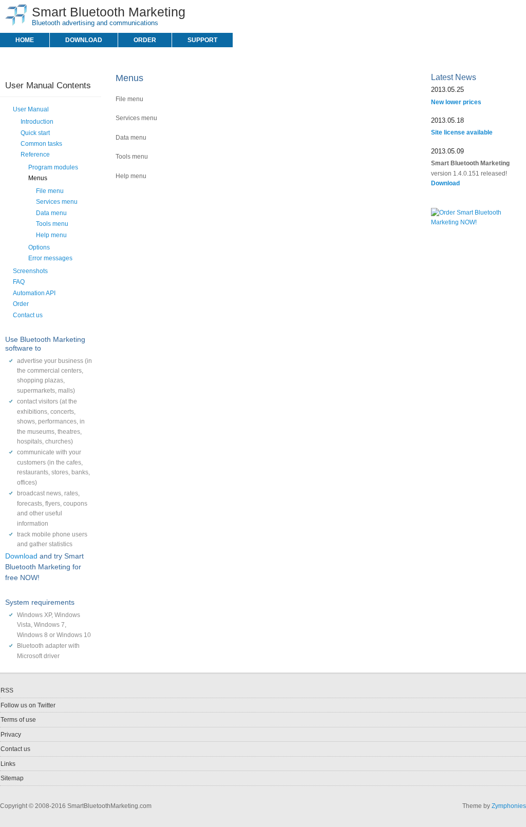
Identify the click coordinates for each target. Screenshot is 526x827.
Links (8, 763)
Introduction (37, 121)
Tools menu (52, 223)
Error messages (50, 258)
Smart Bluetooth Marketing (108, 12)
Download (83, 40)
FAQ (19, 281)
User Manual (31, 109)
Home (24, 40)
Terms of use (18, 719)
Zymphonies (509, 806)
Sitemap (12, 778)
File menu (50, 191)
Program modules (53, 167)
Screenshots (30, 271)
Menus (37, 178)
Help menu (51, 235)
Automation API (34, 293)
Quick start (35, 133)
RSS (507, 10)
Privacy (11, 734)
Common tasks (41, 143)
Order (145, 40)
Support (202, 40)
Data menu (51, 213)
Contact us (28, 315)
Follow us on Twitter (28, 705)
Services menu (57, 201)
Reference (35, 154)
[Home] (16, 23)
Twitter (520, 10)
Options (39, 247)
